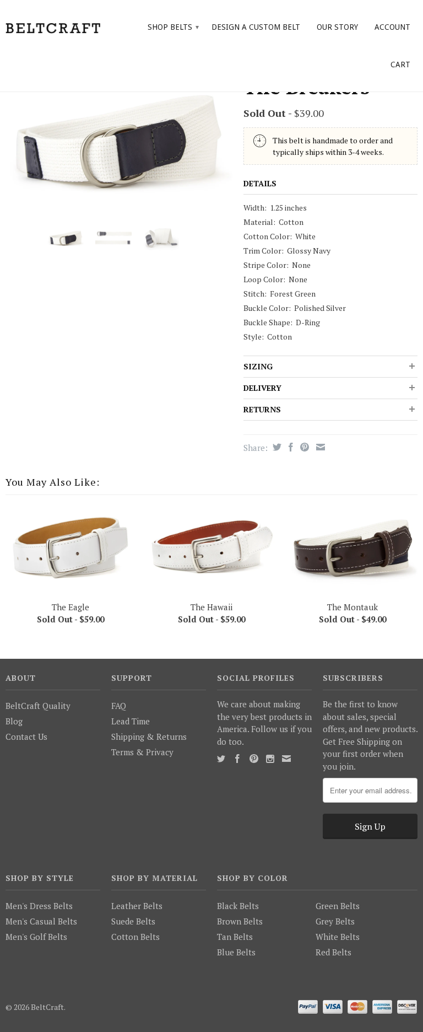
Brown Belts (240, 921)
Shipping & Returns (149, 736)
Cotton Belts (135, 936)
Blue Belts (236, 952)
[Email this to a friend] (319, 447)
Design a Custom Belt (256, 27)
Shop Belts (173, 27)
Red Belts (333, 952)
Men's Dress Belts (39, 905)
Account (392, 27)
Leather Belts (136, 905)
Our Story (337, 27)
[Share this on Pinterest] (303, 447)
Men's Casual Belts (41, 921)
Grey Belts (335, 921)
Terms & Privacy (142, 751)
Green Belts (338, 905)
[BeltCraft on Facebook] (237, 758)
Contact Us (26, 736)
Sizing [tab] (258, 366)
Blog (14, 721)
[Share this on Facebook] (289, 447)
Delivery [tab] (262, 388)
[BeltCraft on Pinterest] (254, 758)
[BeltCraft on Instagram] (270, 759)
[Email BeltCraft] (286, 758)
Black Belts (238, 905)
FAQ (118, 705)
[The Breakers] (119, 142)
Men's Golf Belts (36, 936)
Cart (400, 64)
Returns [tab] (262, 409)
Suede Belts (133, 921)
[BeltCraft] (53, 27)
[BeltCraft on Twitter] (221, 759)
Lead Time (130, 721)
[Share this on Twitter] (275, 447)
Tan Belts (235, 936)
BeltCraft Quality (38, 705)
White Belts (338, 936)
